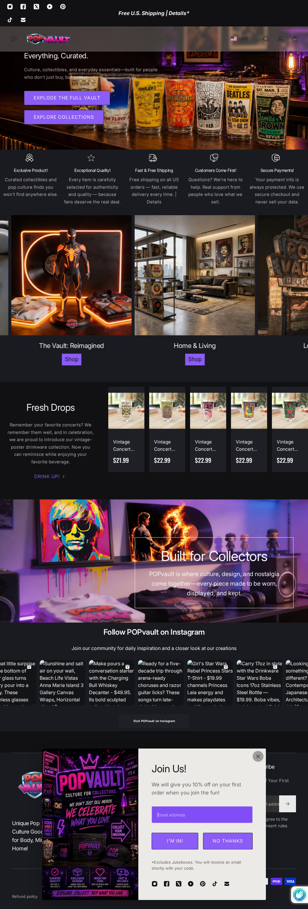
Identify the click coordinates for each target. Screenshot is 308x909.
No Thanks (228, 841)
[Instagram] (10, 6)
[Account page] (280, 38)
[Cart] (295, 38)
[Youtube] (49, 6)
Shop (43, 359)
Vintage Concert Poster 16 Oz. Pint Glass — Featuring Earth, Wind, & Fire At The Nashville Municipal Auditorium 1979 (167, 446)
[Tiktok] (10, 19)
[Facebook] (23, 6)
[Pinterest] (62, 6)
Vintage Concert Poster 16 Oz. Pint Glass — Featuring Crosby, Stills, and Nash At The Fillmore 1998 (246, 446)
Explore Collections (64, 117)
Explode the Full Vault (67, 98)
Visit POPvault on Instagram (154, 721)
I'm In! (175, 841)
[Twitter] (36, 6)
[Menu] (13, 38)
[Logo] (48, 38)
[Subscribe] (287, 803)
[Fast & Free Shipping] (154, 179)
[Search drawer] (266, 38)
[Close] (258, 756)
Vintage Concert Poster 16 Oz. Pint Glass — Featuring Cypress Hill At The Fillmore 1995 (290, 446)
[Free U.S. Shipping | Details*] (154, 13)
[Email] (23, 19)
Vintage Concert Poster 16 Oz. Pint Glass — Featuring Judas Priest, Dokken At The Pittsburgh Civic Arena (207, 446)
